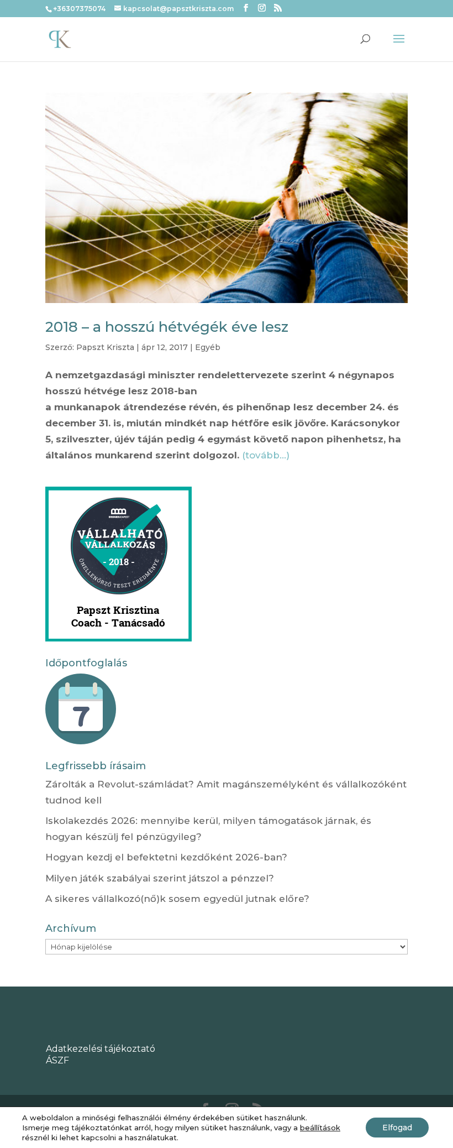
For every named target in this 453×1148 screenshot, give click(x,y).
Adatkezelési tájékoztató (100, 1048)
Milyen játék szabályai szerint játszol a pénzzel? (159, 878)
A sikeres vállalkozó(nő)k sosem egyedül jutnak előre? (177, 898)
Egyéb (207, 347)
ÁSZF (57, 1060)
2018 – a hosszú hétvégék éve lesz (166, 327)
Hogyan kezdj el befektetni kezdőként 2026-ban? (166, 857)
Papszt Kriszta (105, 347)
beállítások (320, 1127)
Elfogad (397, 1128)
